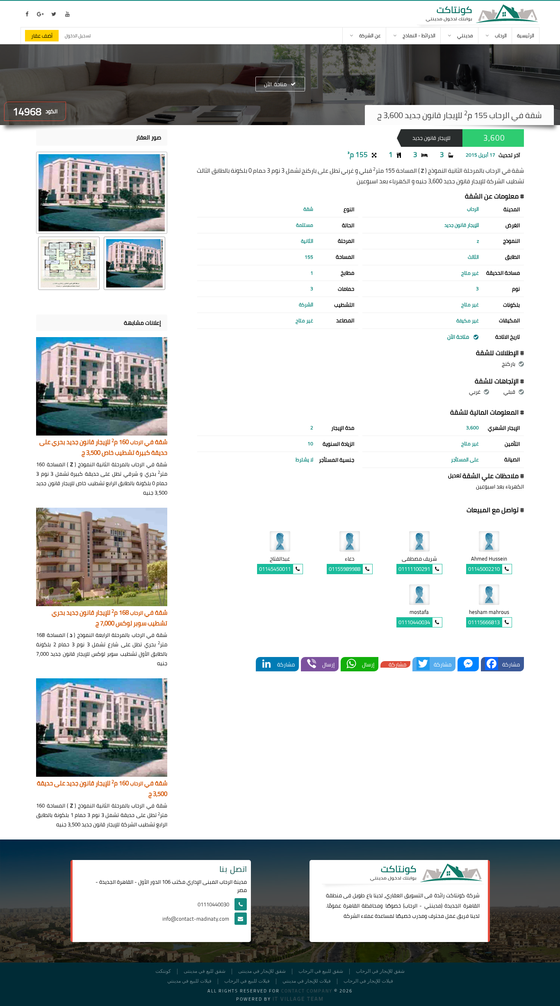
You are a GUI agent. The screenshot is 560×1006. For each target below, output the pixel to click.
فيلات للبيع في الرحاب (247, 981)
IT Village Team (298, 999)
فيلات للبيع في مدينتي (189, 981)
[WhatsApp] (351, 664)
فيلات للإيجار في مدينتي (306, 981)
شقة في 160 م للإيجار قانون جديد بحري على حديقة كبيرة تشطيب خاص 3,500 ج (103, 448)
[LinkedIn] (266, 664)
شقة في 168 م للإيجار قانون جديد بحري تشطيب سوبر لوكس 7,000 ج (109, 618)
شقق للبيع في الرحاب (320, 971)
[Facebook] (491, 664)
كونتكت (163, 971)
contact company (306, 991)
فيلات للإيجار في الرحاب (368, 981)
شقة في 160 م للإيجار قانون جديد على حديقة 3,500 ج (102, 789)
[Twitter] (423, 664)
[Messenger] (468, 664)
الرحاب (410, 905)
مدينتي (432, 905)
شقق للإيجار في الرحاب (380, 971)
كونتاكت (455, 895)
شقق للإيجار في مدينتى (262, 971)
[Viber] (311, 664)
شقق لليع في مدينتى (204, 971)
